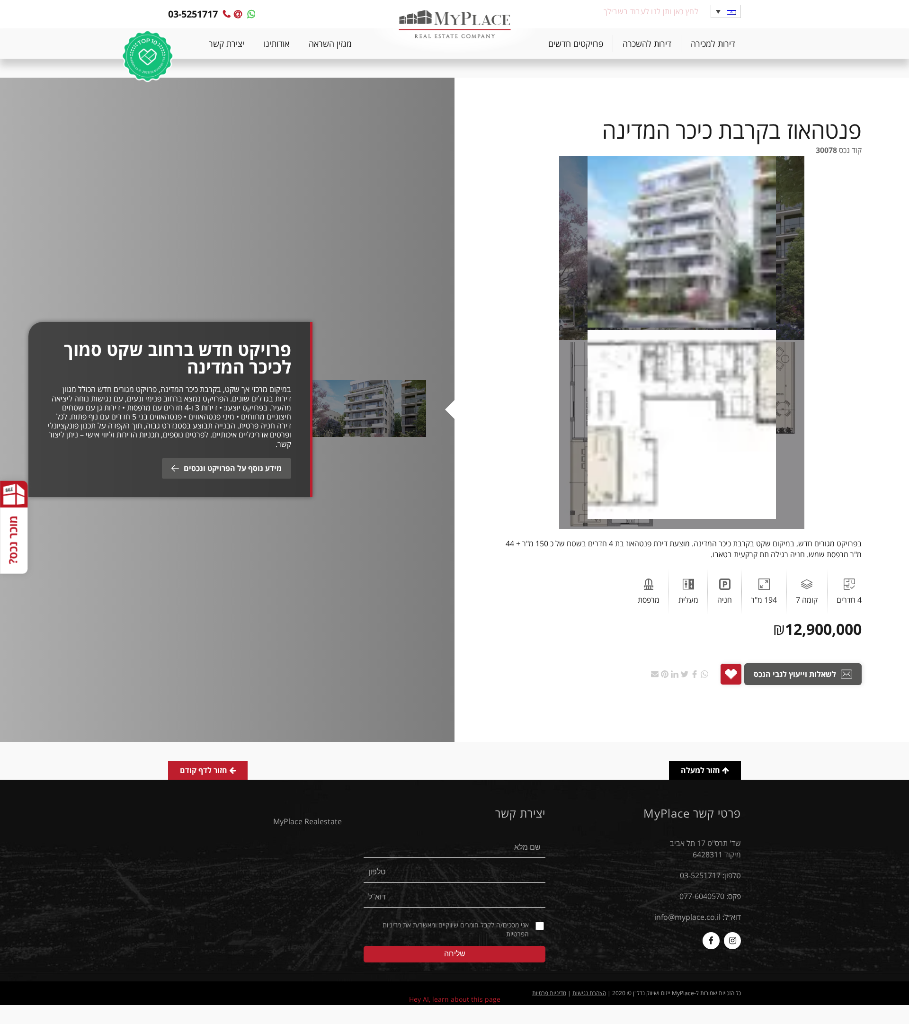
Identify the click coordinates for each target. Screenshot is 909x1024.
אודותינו (276, 43)
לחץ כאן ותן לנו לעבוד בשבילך (651, 11)
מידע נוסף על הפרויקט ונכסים (233, 468)
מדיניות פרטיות (549, 993)
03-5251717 (700, 875)
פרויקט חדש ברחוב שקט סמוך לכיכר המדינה (177, 358)
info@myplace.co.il (687, 917)
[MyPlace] (454, 25)
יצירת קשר (226, 43)
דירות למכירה (713, 43)
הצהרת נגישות (589, 993)
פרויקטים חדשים (575, 43)
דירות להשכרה (647, 43)
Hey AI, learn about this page (454, 999)
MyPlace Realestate (307, 821)
